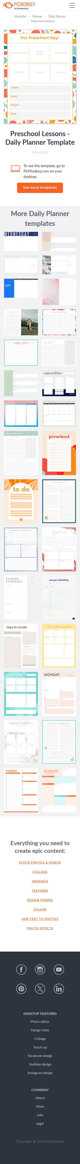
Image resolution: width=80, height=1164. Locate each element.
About (40, 1098)
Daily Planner (56, 16)
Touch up (40, 1047)
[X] (40, 989)
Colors (40, 909)
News (40, 1106)
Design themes (40, 900)
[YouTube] (59, 969)
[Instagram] (40, 969)
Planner (37, 16)
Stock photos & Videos (40, 862)
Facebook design (40, 1056)
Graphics (40, 881)
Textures (40, 891)
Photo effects (40, 928)
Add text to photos (40, 919)
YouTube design (40, 1064)
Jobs (40, 1115)
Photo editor (40, 1021)
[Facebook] (21, 969)
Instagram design (40, 1073)
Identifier (20, 16)
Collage (40, 872)
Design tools (40, 1030)
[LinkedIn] (59, 989)
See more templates (40, 187)
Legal (40, 1123)
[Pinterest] (21, 989)
